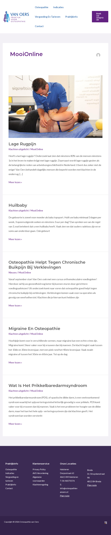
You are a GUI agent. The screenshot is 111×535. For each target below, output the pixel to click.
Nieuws (13, 272)
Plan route (64, 496)
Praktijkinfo (71, 16)
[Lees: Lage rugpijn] (55, 106)
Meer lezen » (15, 182)
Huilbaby (18, 205)
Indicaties (58, 7)
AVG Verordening (40, 473)
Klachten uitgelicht (19, 149)
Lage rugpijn (22, 143)
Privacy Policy (39, 469)
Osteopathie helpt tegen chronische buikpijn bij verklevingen (47, 265)
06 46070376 (68, 481)
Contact (39, 26)
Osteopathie (41, 7)
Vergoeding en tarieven (47, 16)
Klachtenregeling (40, 484)
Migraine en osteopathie (34, 328)
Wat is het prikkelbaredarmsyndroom (48, 385)
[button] (100, 16)
